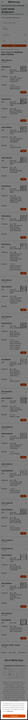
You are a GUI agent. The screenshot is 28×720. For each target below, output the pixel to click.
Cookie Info (10, 711)
